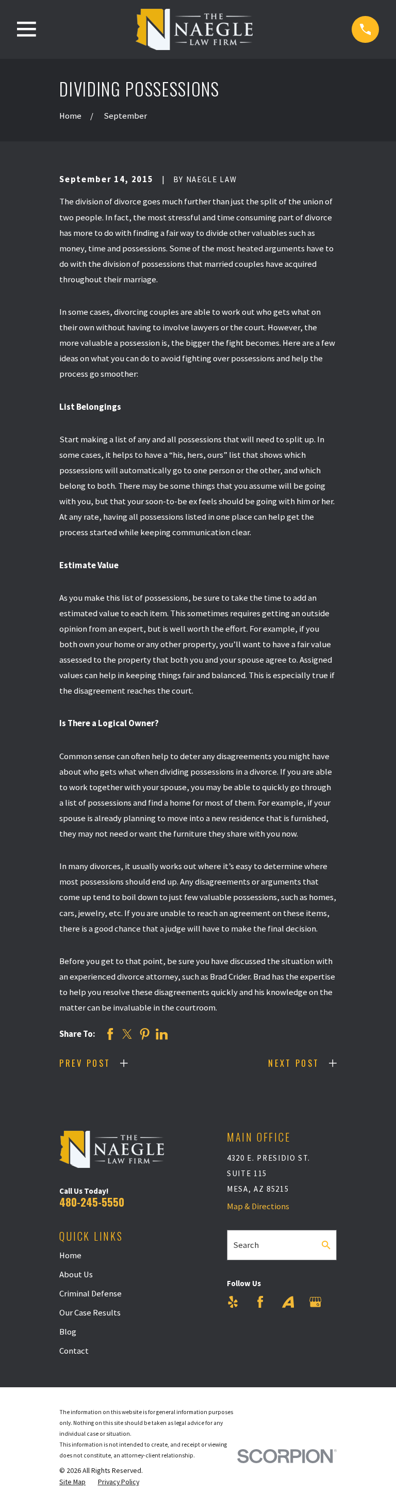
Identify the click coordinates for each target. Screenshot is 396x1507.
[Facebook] (260, 1302)
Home (70, 1255)
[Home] (194, 29)
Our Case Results (90, 1312)
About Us (76, 1274)
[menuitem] (72, 1482)
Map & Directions (258, 1206)
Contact (74, 1350)
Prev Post (84, 1062)
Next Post (293, 1062)
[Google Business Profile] (315, 1302)
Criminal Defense (90, 1293)
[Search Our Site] (326, 1245)
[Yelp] (233, 1302)
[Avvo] (288, 1302)
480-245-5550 (91, 1202)
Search (246, 1245)
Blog (67, 1331)
